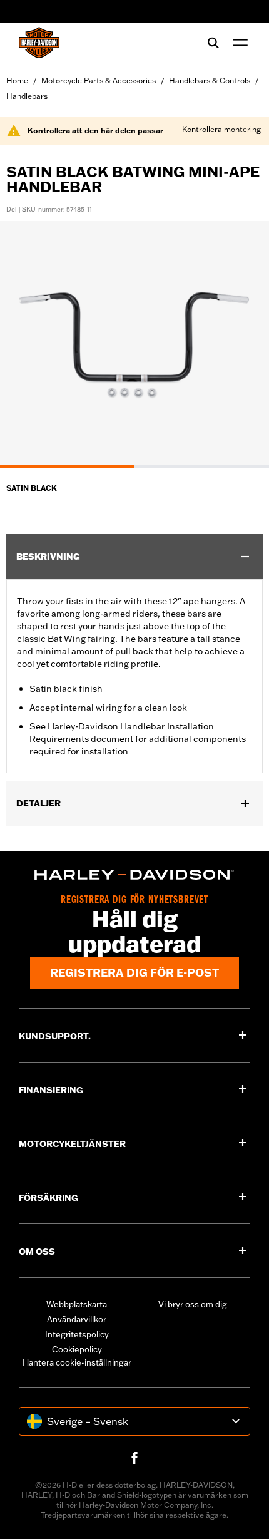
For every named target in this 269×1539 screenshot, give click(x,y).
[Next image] (243, 344)
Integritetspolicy (77, 1334)
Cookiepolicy (77, 1349)
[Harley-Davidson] (134, 875)
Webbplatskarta (76, 1304)
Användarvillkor (76, 1319)
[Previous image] (25, 344)
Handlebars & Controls (209, 80)
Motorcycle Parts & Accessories (98, 80)
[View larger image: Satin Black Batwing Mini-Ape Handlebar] (134, 342)
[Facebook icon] (134, 1458)
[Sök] (213, 42)
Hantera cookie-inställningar (77, 1362)
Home (17, 80)
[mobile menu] (237, 43)
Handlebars (27, 96)
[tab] (67, 466)
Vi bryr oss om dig (192, 1304)
